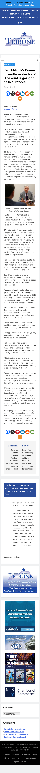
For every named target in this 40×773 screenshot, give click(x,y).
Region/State (31, 758)
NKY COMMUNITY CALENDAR (17, 10)
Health (34, 755)
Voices (23, 762)
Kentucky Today (10, 109)
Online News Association (14, 732)
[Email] (32, 93)
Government (9, 64)
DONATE (35, 18)
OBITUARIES (33, 10)
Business (6, 755)
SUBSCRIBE (27, 18)
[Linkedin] (22, 93)
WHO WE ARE (25, 14)
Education (15, 755)
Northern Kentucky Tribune (12, 745)
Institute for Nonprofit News (15, 729)
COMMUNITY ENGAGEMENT (12, 18)
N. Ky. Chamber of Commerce (16, 734)
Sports (16, 762)
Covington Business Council (15, 737)
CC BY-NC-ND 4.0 (22, 750)
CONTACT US (15, 14)
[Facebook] (8, 93)
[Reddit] (27, 93)
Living (6, 758)
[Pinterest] (17, 93)
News (13, 758)
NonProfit (20, 758)
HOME (4, 10)
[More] (20, 98)
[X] (12, 93)
